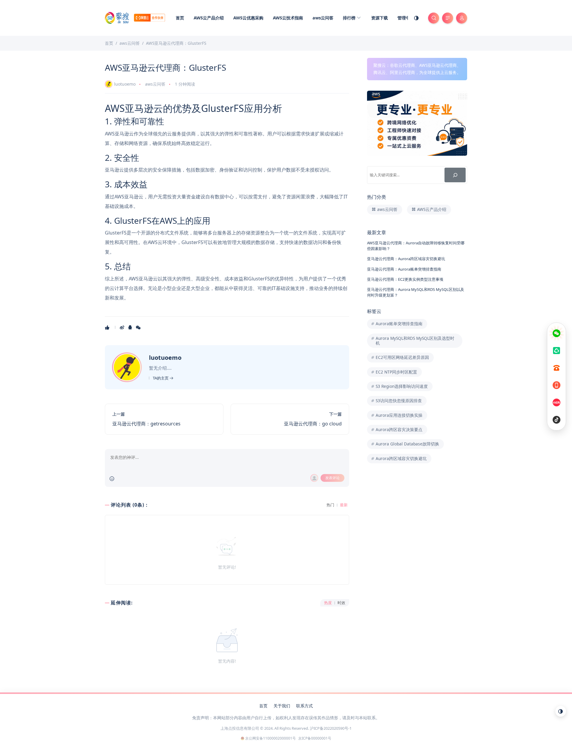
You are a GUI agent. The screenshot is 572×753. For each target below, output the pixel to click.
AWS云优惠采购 (248, 18)
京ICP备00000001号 (314, 738)
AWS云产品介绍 (209, 18)
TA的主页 (161, 378)
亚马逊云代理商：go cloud (313, 423)
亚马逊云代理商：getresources (146, 423)
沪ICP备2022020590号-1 (331, 728)
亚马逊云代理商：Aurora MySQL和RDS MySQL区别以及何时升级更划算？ (415, 292)
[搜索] (455, 175)
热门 (330, 505)
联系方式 (304, 706)
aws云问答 (323, 18)
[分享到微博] (122, 327)
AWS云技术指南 (288, 18)
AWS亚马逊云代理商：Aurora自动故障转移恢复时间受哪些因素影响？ (415, 245)
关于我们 (281, 706)
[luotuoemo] (127, 366)
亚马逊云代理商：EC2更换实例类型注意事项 (405, 279)
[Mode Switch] (416, 18)
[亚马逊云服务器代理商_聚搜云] (135, 17)
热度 (328, 603)
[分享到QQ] (130, 327)
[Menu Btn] (447, 18)
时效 (341, 603)
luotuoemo (125, 84)
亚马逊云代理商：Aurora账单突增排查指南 (404, 269)
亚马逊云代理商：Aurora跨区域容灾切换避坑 (406, 258)
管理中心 (405, 18)
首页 (180, 18)
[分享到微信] (139, 327)
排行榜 (350, 18)
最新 (344, 505)
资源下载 (379, 18)
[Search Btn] (433, 18)
